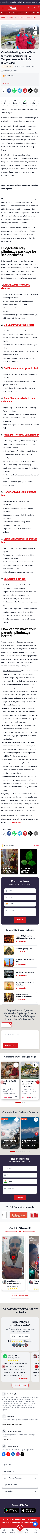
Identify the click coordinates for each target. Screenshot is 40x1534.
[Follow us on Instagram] (18, 1454)
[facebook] (9, 90)
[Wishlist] (33, 7)
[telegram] (19, 90)
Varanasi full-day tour (15, 578)
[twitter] (30, 90)
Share (34, 103)
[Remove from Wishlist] (16, 1065)
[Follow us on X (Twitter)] (22, 1454)
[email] (35, 90)
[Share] (35, 33)
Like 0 (6, 103)
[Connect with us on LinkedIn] (13, 1454)
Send (25, 103)
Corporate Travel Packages (26, 18)
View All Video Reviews (20, 1296)
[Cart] (38, 7)
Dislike (15, 103)
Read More (6, 83)
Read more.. (23, 1378)
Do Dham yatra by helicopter (19, 324)
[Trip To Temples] (10, 7)
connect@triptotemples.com (12, 1425)
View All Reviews (20, 1385)
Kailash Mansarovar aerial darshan (15, 286)
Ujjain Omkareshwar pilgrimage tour (19, 540)
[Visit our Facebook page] (4, 1454)
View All (36, 846)
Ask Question (10, 1045)
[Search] (29, 7)
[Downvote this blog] (17, 1097)
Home (3, 13)
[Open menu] (2, 8)
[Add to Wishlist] (35, 28)
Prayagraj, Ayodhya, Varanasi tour (21, 434)
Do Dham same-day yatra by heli (21, 368)
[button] (7, 904)
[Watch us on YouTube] (8, 1454)
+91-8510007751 (15, 823)
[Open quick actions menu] (35, 1524)
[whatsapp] (14, 90)
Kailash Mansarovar (14, 13)
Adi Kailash (27, 13)
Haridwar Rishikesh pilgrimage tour (18, 493)
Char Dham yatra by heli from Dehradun (18, 399)
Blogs (11, 18)
